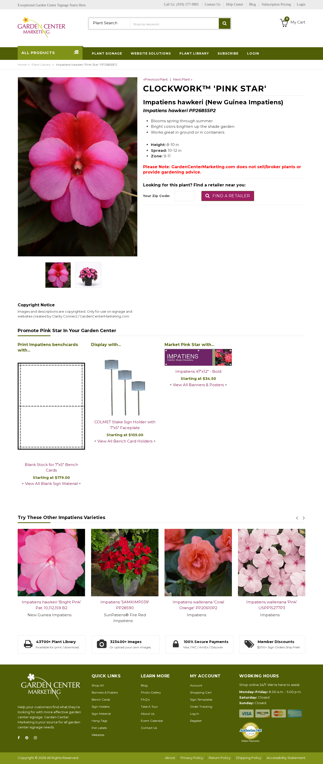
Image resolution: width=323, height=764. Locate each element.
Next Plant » (182, 79)
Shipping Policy (248, 758)
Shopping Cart (201, 692)
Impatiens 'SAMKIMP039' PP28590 (124, 605)
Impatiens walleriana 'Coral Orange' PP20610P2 (198, 605)
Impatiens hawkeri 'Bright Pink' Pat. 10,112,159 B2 (51, 605)
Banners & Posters (105, 692)
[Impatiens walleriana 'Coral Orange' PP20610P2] (198, 562)
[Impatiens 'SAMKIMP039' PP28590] (124, 562)
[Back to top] (318, 755)
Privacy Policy (192, 758)
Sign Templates (201, 699)
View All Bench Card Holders (124, 441)
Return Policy (219, 758)
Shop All (98, 685)
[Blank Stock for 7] (51, 406)
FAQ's (145, 699)
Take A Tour (149, 706)
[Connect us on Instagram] (37, 737)
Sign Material (101, 714)
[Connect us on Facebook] (20, 737)
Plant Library (41, 64)
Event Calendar (152, 721)
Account (196, 685)
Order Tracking (201, 706)
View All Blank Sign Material (51, 483)
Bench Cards (101, 699)
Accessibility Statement (286, 758)
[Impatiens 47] (198, 357)
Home (22, 64)
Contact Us (149, 728)
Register (196, 721)
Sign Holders (101, 706)
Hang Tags (99, 721)
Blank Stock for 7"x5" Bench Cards (51, 467)
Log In (194, 714)
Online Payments (250, 741)
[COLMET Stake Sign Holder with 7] (124, 382)
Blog (144, 685)
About (170, 758)
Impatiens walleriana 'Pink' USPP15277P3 (271, 605)
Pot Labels (99, 728)
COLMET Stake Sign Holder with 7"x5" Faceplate (124, 425)
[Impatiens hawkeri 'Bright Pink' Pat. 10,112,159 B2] (51, 562)
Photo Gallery (151, 692)
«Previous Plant (155, 79)
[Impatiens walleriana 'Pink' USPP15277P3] (271, 562)
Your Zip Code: (156, 196)
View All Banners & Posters (198, 384)
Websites (98, 735)
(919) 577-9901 (187, 4)
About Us (147, 714)
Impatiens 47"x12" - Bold (198, 371)
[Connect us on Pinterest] (28, 737)
